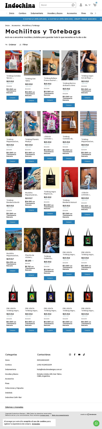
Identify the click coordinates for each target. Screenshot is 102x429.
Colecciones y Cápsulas (14, 388)
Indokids (8, 393)
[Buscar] (72, 5)
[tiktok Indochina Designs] (84, 355)
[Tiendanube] (88, 415)
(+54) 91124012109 (44, 365)
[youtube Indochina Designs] (79, 355)
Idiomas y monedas (14, 407)
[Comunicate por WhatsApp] (96, 423)
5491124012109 (43, 360)
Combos (22, 13)
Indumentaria (37, 13)
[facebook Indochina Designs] (75, 355)
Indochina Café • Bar (13, 397)
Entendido (36, 424)
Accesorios (72, 13)
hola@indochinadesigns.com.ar (49, 369)
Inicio (11, 13)
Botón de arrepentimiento (60, 415)
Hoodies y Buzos (54, 13)
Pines (83, 13)
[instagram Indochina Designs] (70, 355)
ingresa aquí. (44, 415)
